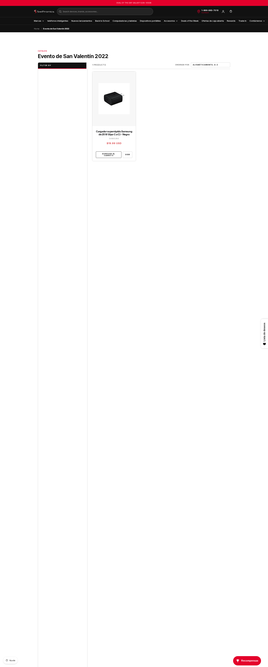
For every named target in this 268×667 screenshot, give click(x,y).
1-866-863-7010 (210, 10)
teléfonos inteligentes (57, 21)
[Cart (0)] (231, 11)
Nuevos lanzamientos (81, 21)
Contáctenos (256, 21)
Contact (205, 13)
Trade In (242, 21)
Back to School (102, 21)
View (127, 154)
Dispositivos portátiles (150, 21)
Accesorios (169, 21)
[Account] (223, 11)
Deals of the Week (190, 21)
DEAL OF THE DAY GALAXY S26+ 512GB (133, 3)
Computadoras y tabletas (125, 21)
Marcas (37, 21)
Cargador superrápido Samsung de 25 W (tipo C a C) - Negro (114, 133)
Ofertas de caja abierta (213, 21)
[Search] (60, 11)
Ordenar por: (182, 65)
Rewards (231, 21)
